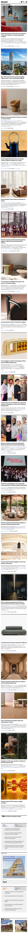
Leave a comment (21, 690)
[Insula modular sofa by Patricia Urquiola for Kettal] (14, 185)
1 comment (17, 46)
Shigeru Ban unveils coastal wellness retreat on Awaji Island (13, 837)
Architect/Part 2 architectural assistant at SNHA (14, 901)
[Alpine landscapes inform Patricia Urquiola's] (14, 19)
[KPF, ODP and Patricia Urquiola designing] (14, 62)
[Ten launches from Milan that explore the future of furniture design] (14, 267)
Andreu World (14, 121)
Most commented (18, 825)
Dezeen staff (4, 128)
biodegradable (4, 126)
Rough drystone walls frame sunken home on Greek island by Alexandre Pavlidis (14, 842)
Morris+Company (15, 809)
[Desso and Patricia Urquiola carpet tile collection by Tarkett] (14, 706)
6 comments (17, 168)
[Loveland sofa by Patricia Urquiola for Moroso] (14, 628)
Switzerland (16, 41)
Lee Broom (7, 449)
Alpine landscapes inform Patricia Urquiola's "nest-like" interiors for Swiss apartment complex (13, 35)
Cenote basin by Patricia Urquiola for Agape (13, 322)
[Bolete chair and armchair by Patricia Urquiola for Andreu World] (14, 102)
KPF (12, 80)
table (18, 285)
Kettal (9, 207)
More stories (12, 816)
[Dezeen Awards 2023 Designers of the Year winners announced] (14, 547)
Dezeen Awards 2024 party (7, 248)
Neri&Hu (23, 807)
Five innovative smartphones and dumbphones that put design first (12, 829)
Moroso (22, 646)
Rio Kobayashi (11, 767)
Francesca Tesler (5, 372)
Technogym (12, 364)
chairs (18, 122)
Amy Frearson (4, 291)
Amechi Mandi (23, 447)
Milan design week (15, 289)
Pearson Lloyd (12, 569)
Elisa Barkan (4, 412)
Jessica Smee (4, 453)
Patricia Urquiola (11, 165)
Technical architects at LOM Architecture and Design (14, 892)
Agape (24, 326)
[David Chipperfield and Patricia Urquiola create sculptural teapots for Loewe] (14, 144)
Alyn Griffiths (4, 46)
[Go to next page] (21, 2)
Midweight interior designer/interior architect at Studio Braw (13, 909)
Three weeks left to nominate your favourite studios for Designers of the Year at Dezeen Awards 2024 (13, 404)
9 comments (16, 86)
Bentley (10, 247)
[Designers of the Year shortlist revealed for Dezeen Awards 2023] (14, 746)
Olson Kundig (18, 807)
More (2, 44)
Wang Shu (19, 165)
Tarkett (11, 725)
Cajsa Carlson (4, 168)
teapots (10, 164)
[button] (23, 2)
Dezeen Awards (15, 246)
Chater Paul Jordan (5, 251)
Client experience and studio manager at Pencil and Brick (14, 905)
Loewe (9, 162)
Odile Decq (8, 448)
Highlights (7, 919)
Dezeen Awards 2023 (13, 606)
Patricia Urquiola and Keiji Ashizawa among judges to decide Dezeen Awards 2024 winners (13, 241)
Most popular (5, 825)
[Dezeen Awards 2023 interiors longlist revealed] (14, 787)
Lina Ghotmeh (4, 767)
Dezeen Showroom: (5, 121)
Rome (7, 686)
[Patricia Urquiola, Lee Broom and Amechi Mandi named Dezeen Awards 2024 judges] (14, 429)
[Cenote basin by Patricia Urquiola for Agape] (14, 307)
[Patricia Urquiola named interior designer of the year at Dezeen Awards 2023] (14, 508)
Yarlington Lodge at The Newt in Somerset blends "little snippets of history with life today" (14, 846)
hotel (12, 686)
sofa (19, 205)
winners (3, 490)
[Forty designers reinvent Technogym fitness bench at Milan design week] (14, 346)
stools (9, 285)
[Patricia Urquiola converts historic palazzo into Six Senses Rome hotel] (14, 667)
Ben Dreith (3, 86)
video (13, 368)
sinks (23, 325)
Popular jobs (5, 888)
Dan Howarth (4, 690)
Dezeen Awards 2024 (20, 409)
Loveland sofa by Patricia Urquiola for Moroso (14, 642)
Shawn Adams (16, 448)
